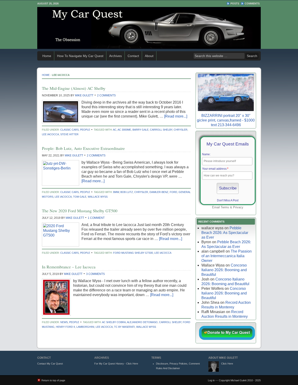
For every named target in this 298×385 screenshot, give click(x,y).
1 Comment (96, 218)
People (85, 129)
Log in (211, 380)
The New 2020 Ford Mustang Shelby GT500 (79, 210)
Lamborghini (85, 326)
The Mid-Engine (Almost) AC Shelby (73, 88)
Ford (173, 192)
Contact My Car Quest (50, 363)
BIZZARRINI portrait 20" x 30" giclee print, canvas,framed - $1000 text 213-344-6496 (226, 120)
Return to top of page (53, 380)
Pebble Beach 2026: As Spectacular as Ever (224, 232)
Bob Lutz (126, 192)
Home (46, 56)
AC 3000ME (124, 129)
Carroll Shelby (161, 129)
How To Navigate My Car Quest (80, 56)
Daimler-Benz (158, 192)
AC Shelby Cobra (114, 322)
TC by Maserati (124, 326)
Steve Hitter (69, 134)
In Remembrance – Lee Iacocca (68, 267)
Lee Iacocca (50, 134)
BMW (116, 192)
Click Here (227, 363)
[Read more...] (175, 116)
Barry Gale (140, 129)
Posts (234, 3)
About (149, 56)
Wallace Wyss (98, 196)
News (64, 322)
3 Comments (95, 274)
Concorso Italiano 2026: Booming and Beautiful (224, 270)
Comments (252, 3)
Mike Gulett (84, 95)
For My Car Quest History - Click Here (116, 363)
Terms (225, 207)
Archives (115, 56)
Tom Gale (79, 196)
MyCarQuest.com (149, 28)
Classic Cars (69, 129)
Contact (133, 56)
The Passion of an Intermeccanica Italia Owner (226, 256)
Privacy (238, 207)
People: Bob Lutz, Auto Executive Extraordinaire (83, 148)
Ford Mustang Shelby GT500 (133, 252)
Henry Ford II (65, 326)
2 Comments (106, 95)
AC (114, 129)
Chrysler (180, 129)
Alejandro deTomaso (142, 322)
